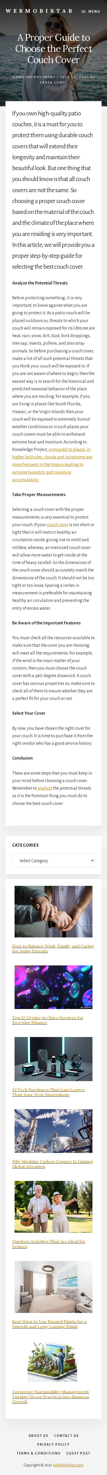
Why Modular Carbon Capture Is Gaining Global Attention (52, 1164)
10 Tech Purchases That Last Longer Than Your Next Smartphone (48, 1092)
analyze (45, 788)
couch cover (57, 525)
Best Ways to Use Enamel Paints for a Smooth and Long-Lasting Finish (49, 1324)
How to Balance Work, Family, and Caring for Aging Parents (53, 948)
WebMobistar (40, 11)
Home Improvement (34, 77)
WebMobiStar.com (68, 1465)
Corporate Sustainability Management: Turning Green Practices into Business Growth (51, 1396)
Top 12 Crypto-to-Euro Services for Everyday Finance (47, 1020)
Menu (94, 11)
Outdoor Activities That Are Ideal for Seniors (48, 1244)
